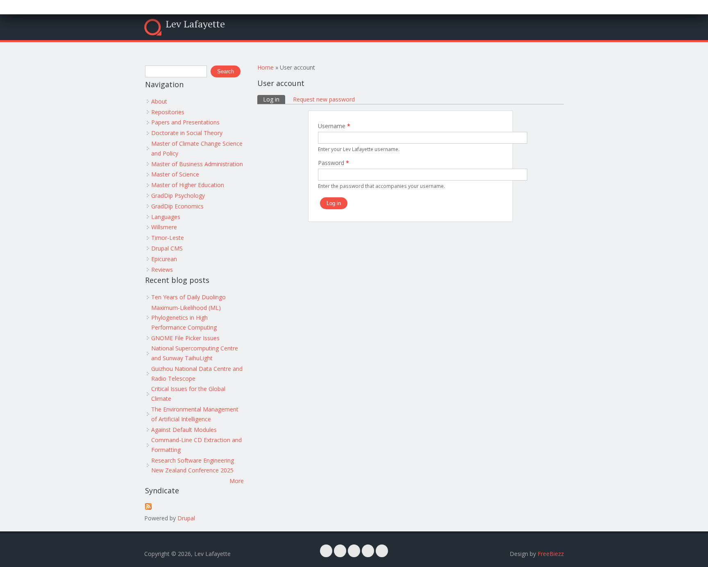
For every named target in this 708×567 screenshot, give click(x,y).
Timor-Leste (167, 238)
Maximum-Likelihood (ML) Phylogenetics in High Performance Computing (186, 317)
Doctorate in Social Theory (186, 133)
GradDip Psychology (178, 195)
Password (333, 163)
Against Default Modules (184, 430)
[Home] (152, 27)
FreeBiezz (551, 554)
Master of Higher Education (187, 185)
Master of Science (175, 174)
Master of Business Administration (197, 164)
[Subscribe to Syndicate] (148, 507)
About (159, 101)
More (236, 481)
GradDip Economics (177, 206)
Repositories (167, 112)
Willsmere (164, 227)
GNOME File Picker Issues (185, 338)
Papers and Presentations (185, 122)
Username (334, 126)
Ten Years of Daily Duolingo (188, 297)
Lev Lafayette (195, 24)
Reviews (162, 269)
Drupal (186, 518)
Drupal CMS (167, 248)
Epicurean (164, 259)
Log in (274, 99)
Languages (165, 217)
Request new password (324, 99)
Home (265, 67)
